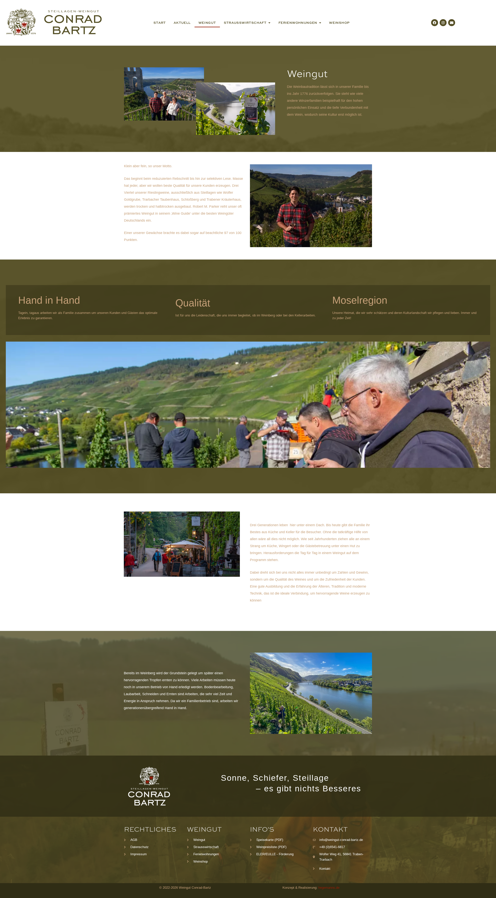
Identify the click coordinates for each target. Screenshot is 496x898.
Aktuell (182, 22)
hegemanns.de (328, 887)
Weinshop (339, 22)
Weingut (207, 22)
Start (159, 22)
